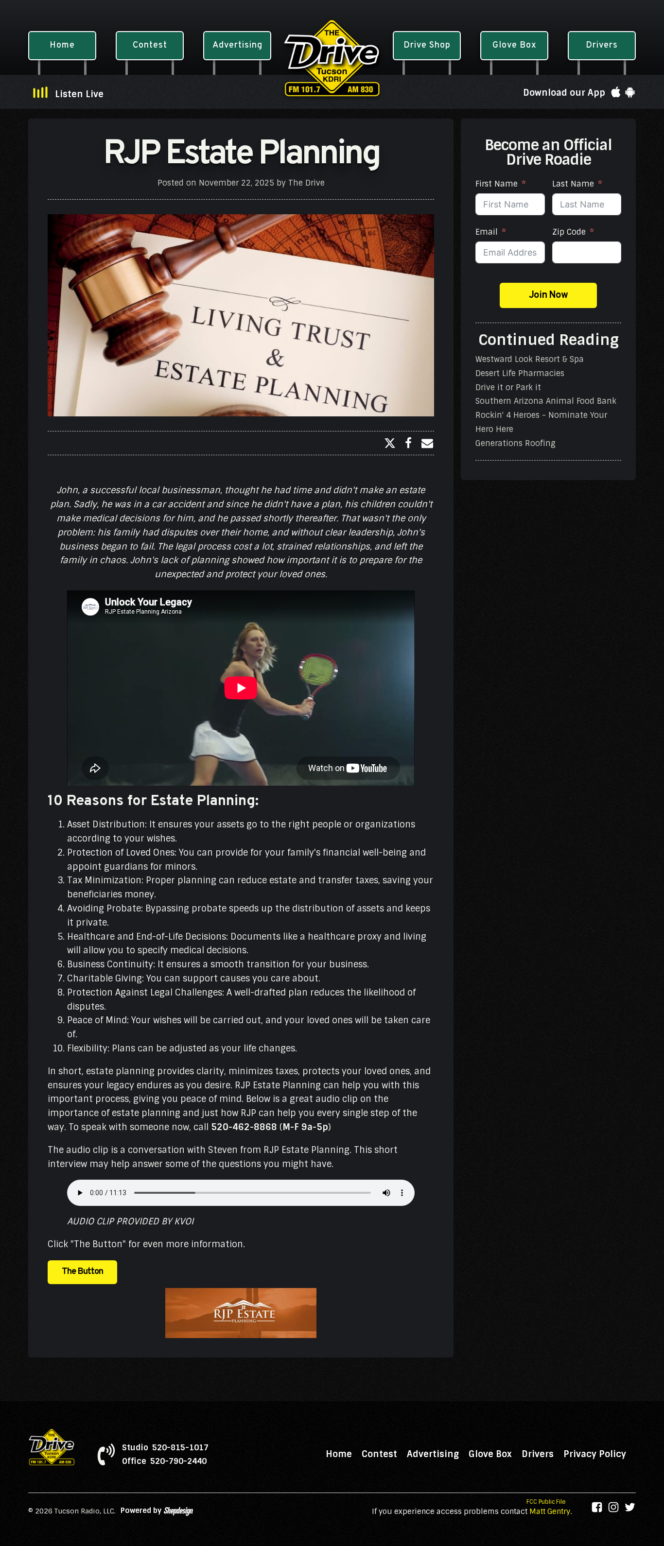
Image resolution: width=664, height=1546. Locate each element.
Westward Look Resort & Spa (529, 359)
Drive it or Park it (508, 387)
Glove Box (490, 1454)
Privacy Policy (594, 1454)
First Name (496, 184)
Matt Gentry (549, 1511)
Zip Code (569, 232)
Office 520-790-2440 (164, 1461)
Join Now (548, 295)
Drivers (538, 1454)
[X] (390, 443)
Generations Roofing (515, 443)
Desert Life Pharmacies (519, 373)
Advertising (433, 1454)
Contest (379, 1454)
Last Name (573, 184)
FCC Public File (546, 1502)
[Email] (427, 443)
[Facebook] (408, 443)
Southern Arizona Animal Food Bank (545, 401)
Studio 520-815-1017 (165, 1448)
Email (486, 232)
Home (339, 1454)
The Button (82, 1271)
